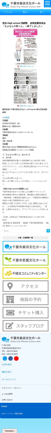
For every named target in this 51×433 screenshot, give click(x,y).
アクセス (8, 12)
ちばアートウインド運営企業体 (12, 413)
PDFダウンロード (27, 66)
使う (42, 12)
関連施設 (4, 406)
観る (25, 12)
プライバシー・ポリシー (11, 388)
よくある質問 (7, 394)
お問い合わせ (7, 400)
